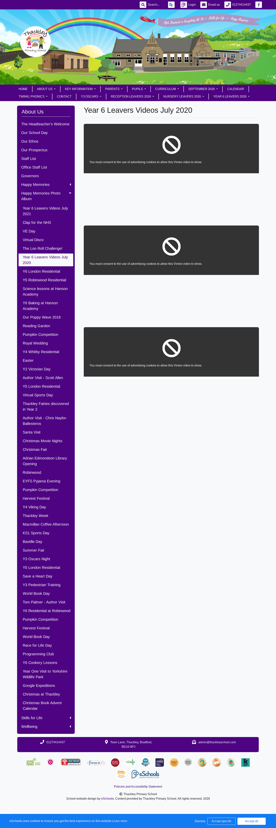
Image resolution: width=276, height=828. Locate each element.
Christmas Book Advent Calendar (42, 706)
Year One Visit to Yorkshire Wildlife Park (45, 674)
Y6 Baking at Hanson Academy (40, 306)
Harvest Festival (36, 498)
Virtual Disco (33, 240)
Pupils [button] (138, 89)
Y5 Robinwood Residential (44, 280)
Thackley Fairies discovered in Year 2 (46, 406)
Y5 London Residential (41, 386)
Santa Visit (32, 432)
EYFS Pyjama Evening (41, 481)
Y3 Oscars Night (36, 559)
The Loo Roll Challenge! (43, 248)
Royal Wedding (35, 343)
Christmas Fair (35, 449)
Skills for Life (31, 718)
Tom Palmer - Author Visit (44, 602)
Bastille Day (32, 542)
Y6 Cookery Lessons (40, 663)
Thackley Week (35, 516)
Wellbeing (29, 726)
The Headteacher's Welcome (45, 124)
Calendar (235, 89)
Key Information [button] (79, 89)
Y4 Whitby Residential (41, 352)
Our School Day (34, 133)
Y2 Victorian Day (37, 369)
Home (23, 89)
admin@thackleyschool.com (217, 742)
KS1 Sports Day (36, 533)
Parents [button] (112, 89)
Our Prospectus (34, 150)
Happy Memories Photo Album (40, 196)
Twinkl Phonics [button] (32, 96)
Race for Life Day (37, 645)
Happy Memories (35, 184)
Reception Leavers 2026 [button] (131, 96)
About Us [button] (45, 89)
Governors (30, 176)
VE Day (29, 231)
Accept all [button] (251, 821)
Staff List (28, 159)
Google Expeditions (39, 685)
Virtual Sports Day (38, 395)
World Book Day (36, 593)
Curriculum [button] (166, 89)
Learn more (119, 821)
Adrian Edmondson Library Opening (45, 461)
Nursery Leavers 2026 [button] (182, 96)
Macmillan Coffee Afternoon (46, 524)
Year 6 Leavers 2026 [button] (230, 96)
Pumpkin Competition (40, 334)
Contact (64, 96)
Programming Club (38, 654)
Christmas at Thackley (41, 694)
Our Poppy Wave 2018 (42, 317)
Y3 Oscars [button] (90, 96)
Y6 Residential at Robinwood (46, 611)
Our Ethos (29, 141)
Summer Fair (33, 550)
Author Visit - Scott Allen (43, 378)
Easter (28, 360)
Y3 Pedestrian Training (41, 585)
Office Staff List (34, 167)
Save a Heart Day (37, 576)
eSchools (107, 798)
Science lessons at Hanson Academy (45, 291)
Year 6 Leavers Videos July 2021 (45, 211)
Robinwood (32, 472)
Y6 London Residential (41, 271)
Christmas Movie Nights (42, 441)
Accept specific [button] (222, 821)
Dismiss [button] (200, 821)
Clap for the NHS (37, 222)
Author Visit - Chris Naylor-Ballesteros (45, 421)
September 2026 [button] (202, 89)
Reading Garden (36, 326)
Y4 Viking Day (34, 507)
